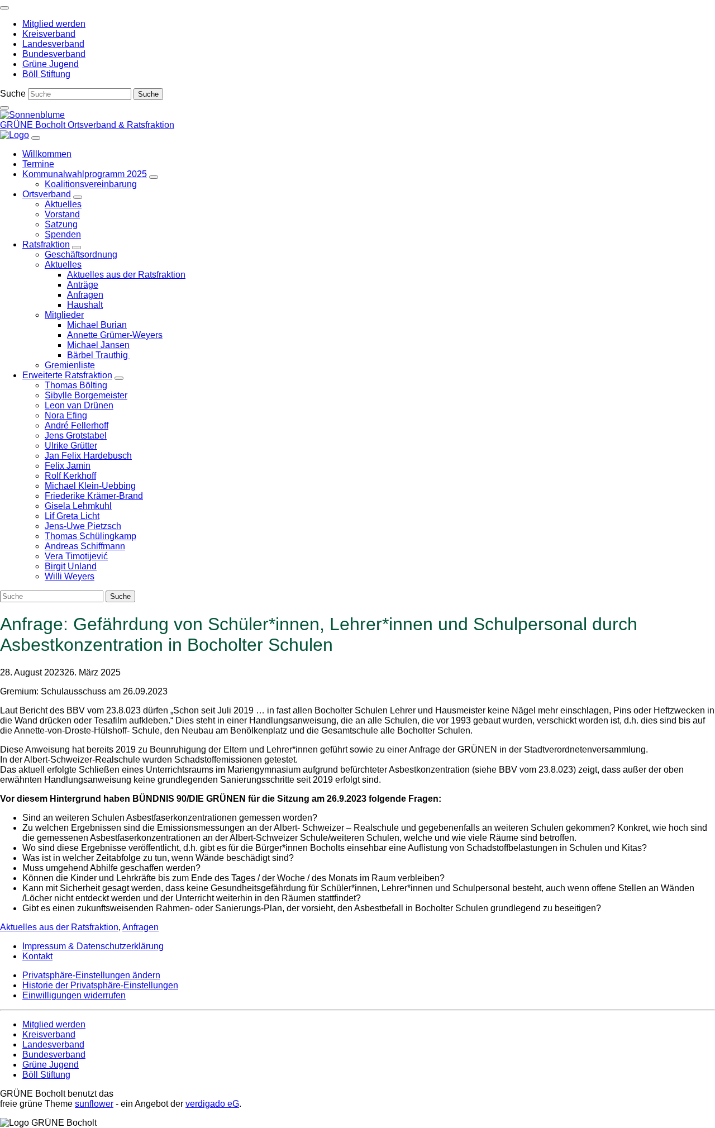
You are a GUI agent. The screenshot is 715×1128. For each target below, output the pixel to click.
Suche (13, 93)
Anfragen (140, 927)
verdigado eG (212, 1103)
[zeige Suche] (4, 108)
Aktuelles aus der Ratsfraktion (59, 927)
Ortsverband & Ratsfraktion (121, 125)
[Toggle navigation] (4, 7)
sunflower (94, 1103)
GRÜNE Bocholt (34, 125)
